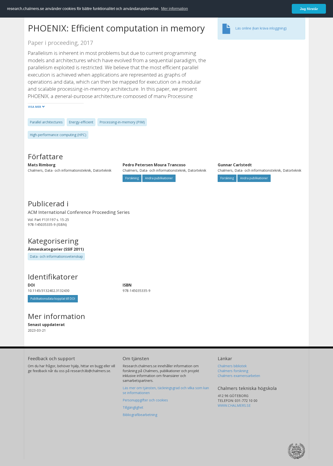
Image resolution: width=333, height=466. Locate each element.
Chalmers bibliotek (232, 366)
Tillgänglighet (133, 407)
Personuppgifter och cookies (145, 400)
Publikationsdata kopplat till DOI (52, 299)
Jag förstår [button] (309, 9)
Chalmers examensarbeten (239, 375)
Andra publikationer (159, 178)
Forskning (132, 178)
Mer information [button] (174, 9)
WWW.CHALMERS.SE (234, 405)
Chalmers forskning (233, 370)
